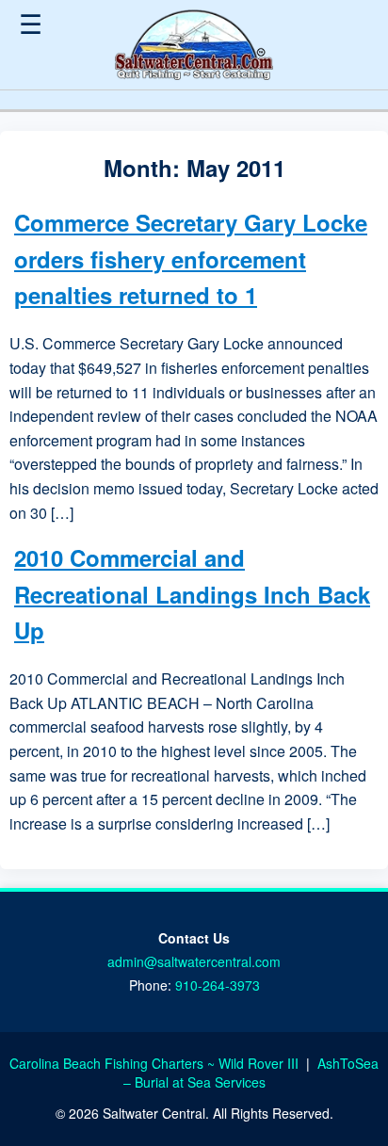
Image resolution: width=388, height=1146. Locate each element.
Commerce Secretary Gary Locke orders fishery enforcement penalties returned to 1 (190, 258)
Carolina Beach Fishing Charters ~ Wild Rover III (155, 1063)
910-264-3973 (217, 985)
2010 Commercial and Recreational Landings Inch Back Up (192, 593)
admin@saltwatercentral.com (194, 961)
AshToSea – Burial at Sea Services (251, 1072)
